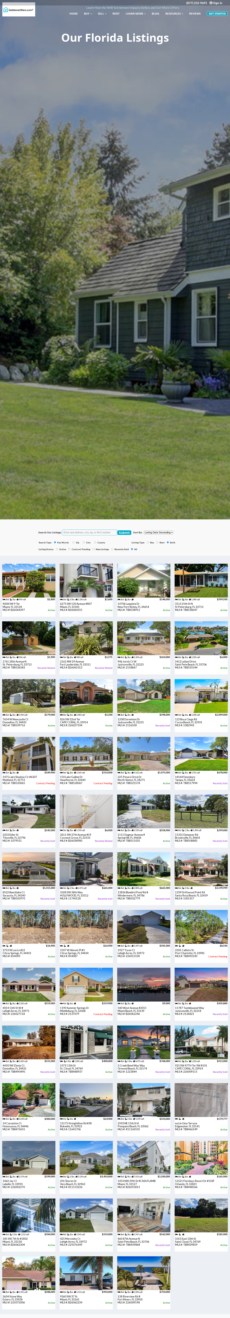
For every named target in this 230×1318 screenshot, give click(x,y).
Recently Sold (122, 549)
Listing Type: (139, 542)
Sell (101, 13)
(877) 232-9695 (196, 3)
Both (173, 542)
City (89, 542)
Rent (116, 13)
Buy (86, 13)
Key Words (64, 542)
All (136, 549)
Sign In (217, 3)
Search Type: (46, 542)
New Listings (102, 549)
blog (155, 13)
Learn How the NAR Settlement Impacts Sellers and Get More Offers (132, 7)
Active (63, 549)
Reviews (195, 13)
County (102, 542)
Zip (78, 542)
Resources (173, 13)
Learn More (134, 13)
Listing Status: (47, 549)
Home (73, 13)
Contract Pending (81, 549)
